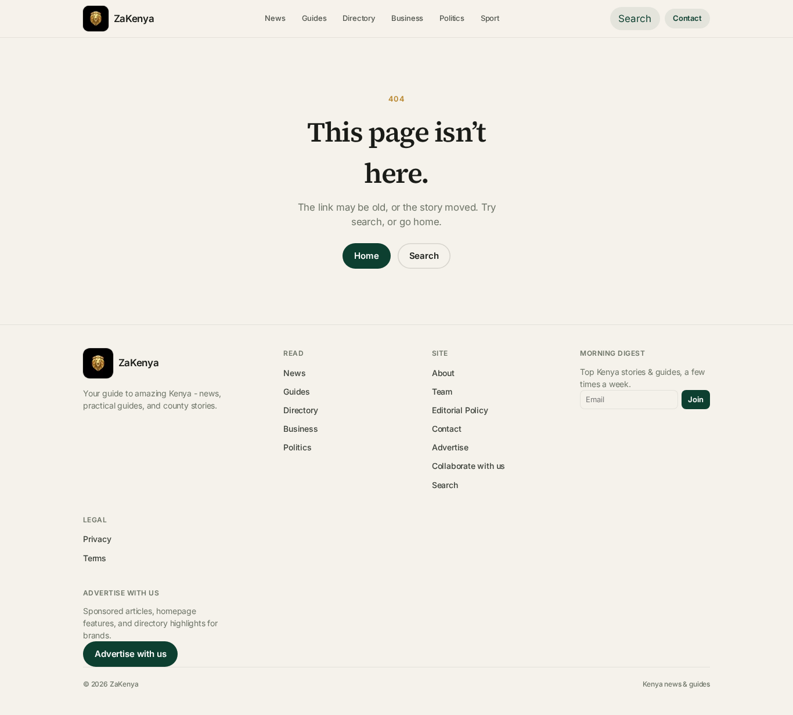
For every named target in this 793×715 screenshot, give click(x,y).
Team (442, 391)
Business (407, 18)
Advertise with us (130, 653)
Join (696, 399)
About (443, 373)
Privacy (97, 539)
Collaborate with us (468, 466)
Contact (687, 18)
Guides (314, 18)
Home (366, 255)
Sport (490, 18)
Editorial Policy (460, 410)
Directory (358, 18)
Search (634, 18)
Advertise (450, 447)
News (275, 18)
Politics (451, 18)
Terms (94, 558)
